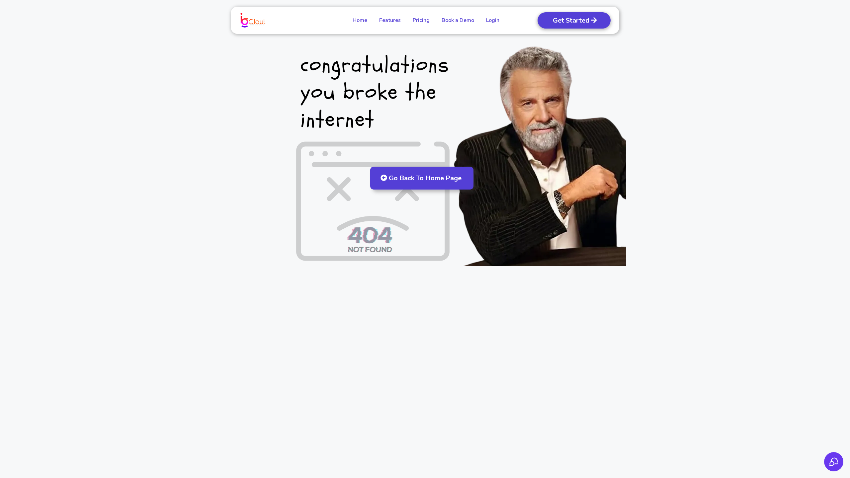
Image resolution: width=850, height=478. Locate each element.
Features (390, 20)
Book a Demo (458, 20)
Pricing (421, 20)
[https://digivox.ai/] (252, 20)
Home (360, 20)
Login (492, 20)
